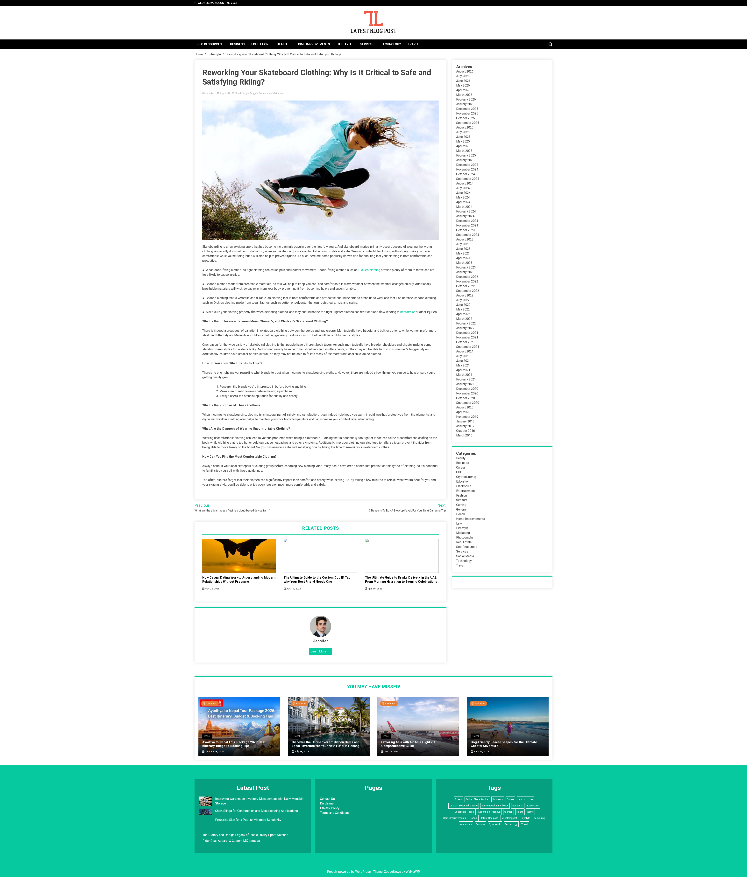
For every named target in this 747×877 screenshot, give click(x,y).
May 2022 (463, 309)
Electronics (463, 486)
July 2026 (463, 76)
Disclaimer (327, 803)
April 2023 (463, 258)
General (461, 509)
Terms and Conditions (335, 813)
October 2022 (465, 286)
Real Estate (464, 542)
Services (367, 44)
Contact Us (327, 799)
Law (459, 523)
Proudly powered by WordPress (349, 872)
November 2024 (467, 169)
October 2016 (465, 431)
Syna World (495, 824)
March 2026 (464, 95)
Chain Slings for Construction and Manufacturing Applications (256, 811)
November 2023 (467, 225)
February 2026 (466, 99)
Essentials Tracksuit (489, 812)
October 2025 (465, 118)
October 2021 (465, 342)
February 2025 (466, 155)
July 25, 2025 (390, 751)
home (530, 812)
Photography (464, 537)
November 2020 (467, 393)
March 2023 (464, 263)
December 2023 (467, 221)
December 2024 (467, 165)
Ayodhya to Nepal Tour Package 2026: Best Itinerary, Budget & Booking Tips (234, 744)
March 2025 (464, 151)
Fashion (461, 495)
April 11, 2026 (293, 588)
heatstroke (407, 312)
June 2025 (463, 137)
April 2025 (463, 146)
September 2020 (467, 403)
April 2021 (463, 370)
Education (259, 44)
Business (237, 44)
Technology (391, 44)
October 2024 (465, 174)
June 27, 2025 (481, 751)
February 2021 (466, 379)
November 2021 (467, 337)
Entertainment (465, 491)
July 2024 (463, 188)
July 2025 (463, 132)
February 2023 (466, 267)
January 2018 (465, 421)
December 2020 (467, 389)
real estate (466, 824)
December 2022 (467, 277)
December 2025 (467, 109)
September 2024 (467, 179)
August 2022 (464, 295)
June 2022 (463, 305)
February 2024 (466, 211)
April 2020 (463, 412)
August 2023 (464, 239)
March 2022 (464, 319)
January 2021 (465, 384)
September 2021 (467, 347)
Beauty (461, 458)
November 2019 (467, 417)
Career (460, 467)
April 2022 (463, 314)
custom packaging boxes (495, 805)
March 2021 (464, 375)
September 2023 (467, 235)
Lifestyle (344, 44)
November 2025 (467, 113)
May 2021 (463, 365)
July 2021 (463, 356)
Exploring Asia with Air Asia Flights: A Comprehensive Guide (408, 744)
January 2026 (465, 104)
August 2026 (464, 71)
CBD (459, 472)
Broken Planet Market (477, 799)
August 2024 (464, 183)
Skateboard (265, 93)
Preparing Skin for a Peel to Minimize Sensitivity (248, 820)
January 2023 (465, 272)
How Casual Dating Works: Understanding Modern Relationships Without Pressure (238, 579)
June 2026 (463, 81)
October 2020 (465, 398)
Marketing (463, 533)
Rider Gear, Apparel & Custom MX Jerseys (231, 841)
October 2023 (465, 230)
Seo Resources (209, 44)
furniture (461, 500)
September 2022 (467, 291)
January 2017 (465, 426)
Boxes (458, 799)
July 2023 (463, 244)
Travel (413, 44)
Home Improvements (313, 44)
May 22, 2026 (211, 588)
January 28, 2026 (214, 751)
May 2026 (463, 85)
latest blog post (489, 818)
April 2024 (463, 202)
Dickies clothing (369, 270)
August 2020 (464, 407)
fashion (508, 812)
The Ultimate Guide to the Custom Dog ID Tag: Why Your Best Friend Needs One (317, 579)
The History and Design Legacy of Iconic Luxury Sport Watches (245, 835)
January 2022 (465, 328)
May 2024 (463, 197)
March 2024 (464, 207)
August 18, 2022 (228, 93)
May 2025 (463, 141)
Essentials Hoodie (464, 812)
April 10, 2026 (374, 588)
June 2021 (463, 361)
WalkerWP (412, 872)
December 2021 (467, 333)
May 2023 (463, 253)
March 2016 (464, 435)
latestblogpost (509, 818)
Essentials (533, 805)
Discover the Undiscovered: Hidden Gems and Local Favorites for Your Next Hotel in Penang (325, 744)
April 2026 (463, 90)
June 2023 (463, 249)
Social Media (465, 556)
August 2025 (464, 127)
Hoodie (473, 818)
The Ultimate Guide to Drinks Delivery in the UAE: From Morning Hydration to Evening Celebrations (401, 579)
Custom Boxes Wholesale (464, 805)
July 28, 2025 (301, 751)
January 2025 (465, 160)
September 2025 (467, 123)
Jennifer (210, 93)
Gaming (461, 505)
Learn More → (320, 651)
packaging (539, 818)
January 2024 (465, 216)
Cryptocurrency (466, 477)
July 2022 (463, 300)
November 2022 (467, 281)
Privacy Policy (329, 808)
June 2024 (463, 193)
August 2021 (464, 351)
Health (282, 44)
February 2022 (466, 323)
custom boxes (525, 799)
